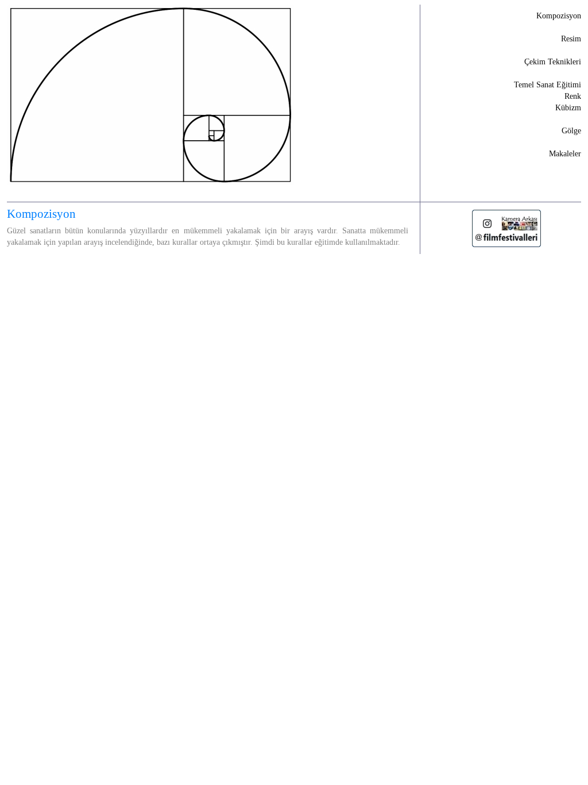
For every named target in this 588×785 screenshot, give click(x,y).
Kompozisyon (558, 15)
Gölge (571, 130)
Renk (572, 96)
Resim (571, 38)
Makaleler (565, 153)
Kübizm (568, 107)
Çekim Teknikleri (552, 61)
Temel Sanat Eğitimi (547, 84)
